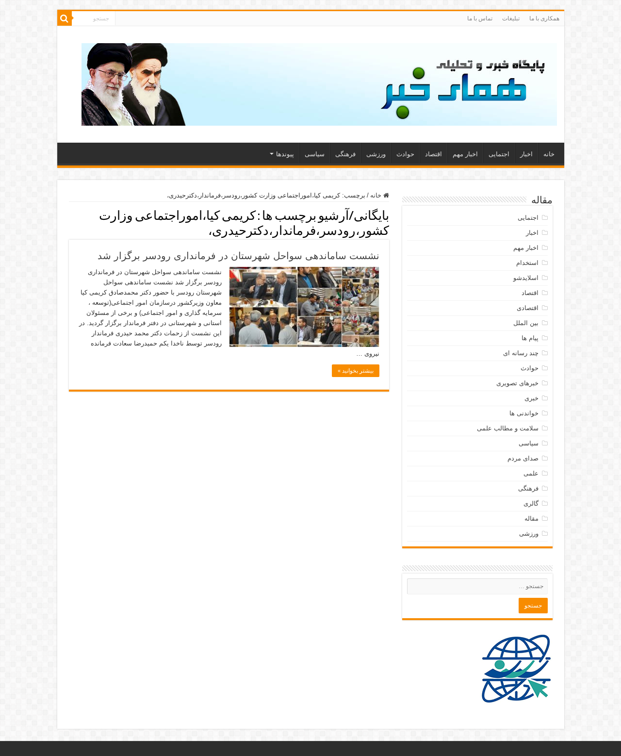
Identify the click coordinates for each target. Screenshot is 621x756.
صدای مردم (523, 458)
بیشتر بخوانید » (356, 370)
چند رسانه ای (521, 353)
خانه (549, 154)
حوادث (405, 154)
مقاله (531, 518)
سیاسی (315, 154)
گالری (531, 503)
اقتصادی (528, 308)
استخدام (527, 262)
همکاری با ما (544, 18)
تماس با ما (479, 18)
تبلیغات (511, 18)
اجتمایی (499, 154)
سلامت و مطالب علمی (508, 428)
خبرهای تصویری (517, 383)
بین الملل (526, 323)
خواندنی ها (524, 413)
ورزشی (376, 154)
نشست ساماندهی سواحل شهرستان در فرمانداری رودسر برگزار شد (238, 255)
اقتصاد (433, 154)
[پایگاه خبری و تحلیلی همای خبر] (319, 82)
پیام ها (530, 338)
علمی (531, 473)
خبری (531, 398)
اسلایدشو (526, 277)
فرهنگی (345, 154)
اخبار (526, 154)
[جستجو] (64, 18)
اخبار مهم (465, 154)
